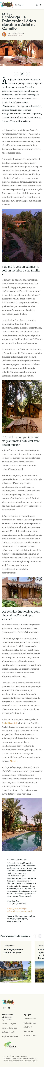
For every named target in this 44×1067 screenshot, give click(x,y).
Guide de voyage (9, 1024)
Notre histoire (30, 1023)
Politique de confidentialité (13, 1061)
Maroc (13, 761)
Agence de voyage (9, 1028)
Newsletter (28, 1031)
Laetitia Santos (17, 33)
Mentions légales (30, 1061)
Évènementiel (8, 1032)
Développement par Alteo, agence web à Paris (20, 1059)
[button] (35, 936)
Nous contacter (30, 1035)
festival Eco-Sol (9, 723)
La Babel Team (30, 1019)
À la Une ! (28, 1027)
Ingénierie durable (10, 1036)
